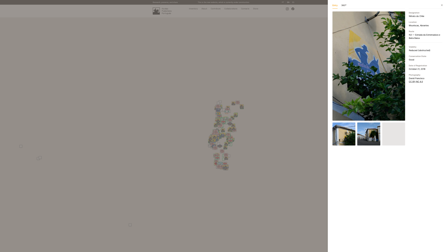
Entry (335, 5)
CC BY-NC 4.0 (416, 81)
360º (343, 5)
